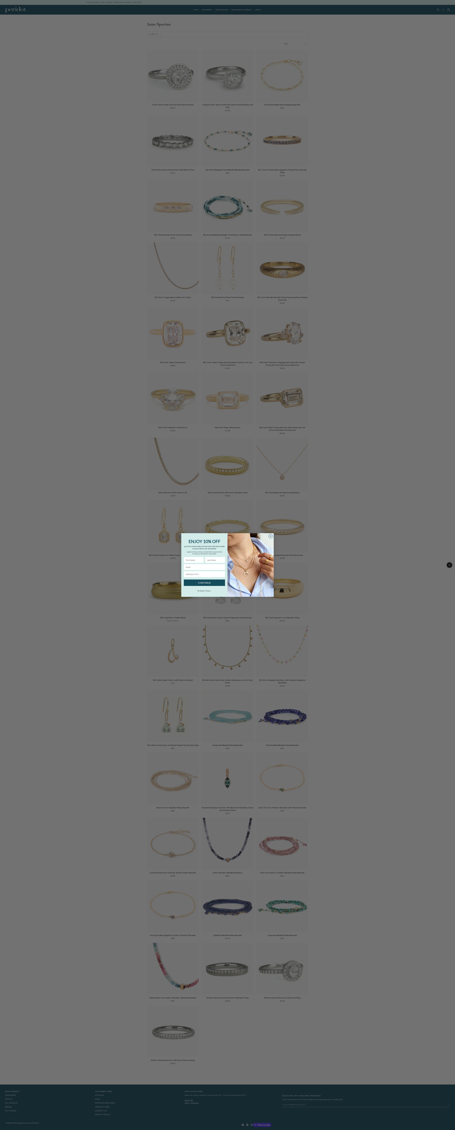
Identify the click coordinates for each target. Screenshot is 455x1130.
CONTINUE (204, 582)
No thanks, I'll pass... (204, 591)
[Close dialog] (271, 536)
